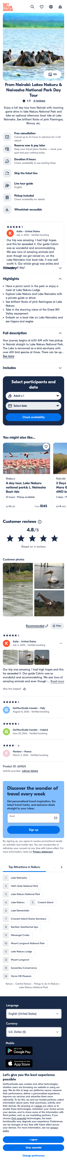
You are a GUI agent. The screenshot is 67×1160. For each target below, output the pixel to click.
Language (12, 1005)
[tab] (24, 867)
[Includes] (60, 368)
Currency (12, 1023)
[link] (26, 477)
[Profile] (60, 7)
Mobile (10, 1043)
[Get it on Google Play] (19, 1051)
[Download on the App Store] (19, 1064)
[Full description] (60, 333)
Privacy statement (43, 851)
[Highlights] (60, 279)
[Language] (51, 7)
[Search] (32, 7)
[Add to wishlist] (46, 446)
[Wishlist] (42, 7)
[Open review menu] (61, 643)
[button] (33, 101)
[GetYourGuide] (8, 7)
